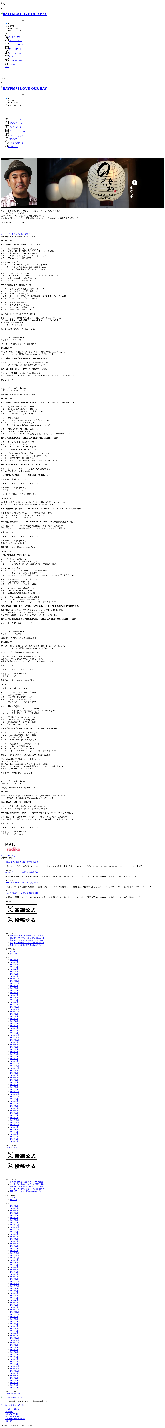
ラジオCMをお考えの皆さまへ (13, 1405)
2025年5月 (14, 995)
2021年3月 (14, 1113)
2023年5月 (14, 1052)
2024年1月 (14, 1033)
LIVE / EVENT (14, 28)
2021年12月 (14, 1092)
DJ (9, 24)
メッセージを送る (8, 234)
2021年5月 (14, 1108)
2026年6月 (14, 964)
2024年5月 (14, 1023)
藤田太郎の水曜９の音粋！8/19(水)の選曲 (21, 862)
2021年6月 (14, 1106)
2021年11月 (14, 1094)
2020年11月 (14, 1122)
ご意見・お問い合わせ (14, 1409)
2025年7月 (14, 990)
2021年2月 (14, 1115)
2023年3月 (14, 1056)
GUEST (11, 26)
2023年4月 (14, 1054)
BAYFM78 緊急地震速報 (15, 1419)
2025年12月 (14, 979)
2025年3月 (14, 1000)
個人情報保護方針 (12, 1416)
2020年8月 (14, 1129)
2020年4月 (14, 1139)
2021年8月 (14, 1101)
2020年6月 (14, 1134)
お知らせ (13, 954)
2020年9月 (14, 1127)
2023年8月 (14, 1045)
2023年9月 (14, 1042)
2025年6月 (14, 993)
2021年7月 (14, 1104)
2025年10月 (14, 983)
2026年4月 (14, 969)
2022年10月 (14, 1068)
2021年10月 (14, 1096)
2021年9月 (14, 1099)
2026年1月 (14, 976)
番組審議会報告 (11, 1414)
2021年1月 (14, 1118)
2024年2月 (14, 1030)
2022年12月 (14, 1063)
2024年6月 (14, 1021)
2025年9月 (14, 986)
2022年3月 (14, 1085)
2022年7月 (14, 1075)
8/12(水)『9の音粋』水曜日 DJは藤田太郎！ (22, 893)
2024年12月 (14, 1007)
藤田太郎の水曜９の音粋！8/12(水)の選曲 (21, 883)
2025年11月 (14, 981)
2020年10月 (14, 1125)
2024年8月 (14, 1016)
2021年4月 (14, 1111)
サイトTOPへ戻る (8, 856)
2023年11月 (14, 1038)
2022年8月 (14, 1073)
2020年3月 (14, 1141)
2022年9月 (14, 1071)
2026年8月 (14, 960)
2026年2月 (14, 974)
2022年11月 (14, 1066)
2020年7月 (14, 1132)
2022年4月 (14, 1082)
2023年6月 (14, 1049)
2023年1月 (14, 1061)
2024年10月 (14, 1012)
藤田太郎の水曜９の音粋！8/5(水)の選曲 (26, 945)
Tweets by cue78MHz (13, 1147)
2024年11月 (14, 1009)
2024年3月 (14, 1028)
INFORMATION (14, 31)
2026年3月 (14, 972)
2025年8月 (14, 988)
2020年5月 (14, 1137)
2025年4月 (14, 997)
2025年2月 (14, 1002)
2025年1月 (14, 1005)
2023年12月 (14, 1035)
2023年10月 (14, 1040)
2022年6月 (14, 1078)
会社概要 (9, 1412)
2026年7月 (14, 962)
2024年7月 (14, 1019)
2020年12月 (14, 1120)
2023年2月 (14, 1059)
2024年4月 (14, 1026)
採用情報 (9, 1421)
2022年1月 (14, 1089)
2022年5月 (14, 1080)
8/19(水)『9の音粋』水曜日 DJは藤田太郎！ (22, 872)
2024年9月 (14, 1014)
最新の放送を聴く (23, 234)
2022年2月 (14, 1087)
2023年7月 (14, 1047)
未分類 (12, 951)
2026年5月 (14, 967)
